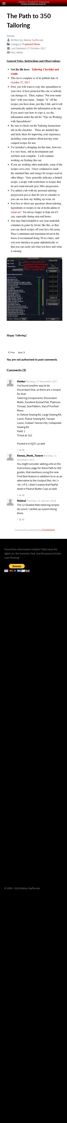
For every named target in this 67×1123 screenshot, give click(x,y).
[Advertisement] (33, 615)
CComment (48, 530)
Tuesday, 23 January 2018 (41, 501)
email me (16, 212)
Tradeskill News (31, 44)
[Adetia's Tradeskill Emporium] (33, 2)
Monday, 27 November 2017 (42, 381)
